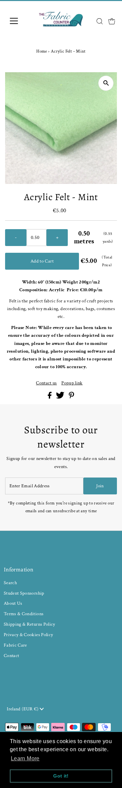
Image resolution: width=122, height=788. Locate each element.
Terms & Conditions (24, 613)
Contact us (46, 383)
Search (10, 582)
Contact (11, 655)
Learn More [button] (25, 758)
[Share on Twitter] (60, 397)
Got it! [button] (61, 776)
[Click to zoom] (106, 83)
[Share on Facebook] (50, 397)
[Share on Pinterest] (71, 397)
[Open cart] (111, 21)
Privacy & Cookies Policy (28, 634)
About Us (13, 603)
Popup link (72, 383)
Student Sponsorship (24, 593)
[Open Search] (100, 21)
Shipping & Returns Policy (29, 624)
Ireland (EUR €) (23, 709)
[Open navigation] (18, 20)
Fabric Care (15, 645)
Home (41, 51)
